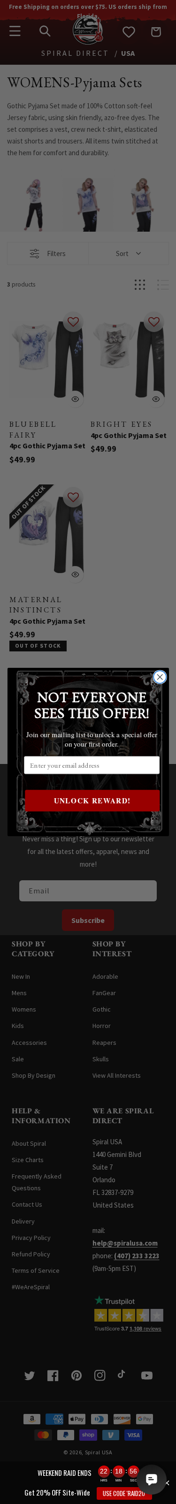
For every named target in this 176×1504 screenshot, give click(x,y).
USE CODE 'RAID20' (124, 1493)
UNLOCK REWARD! (92, 800)
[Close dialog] (159, 677)
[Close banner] (166, 1482)
